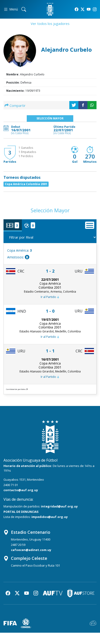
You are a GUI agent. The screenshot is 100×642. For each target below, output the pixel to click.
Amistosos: (17, 257)
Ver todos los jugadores (50, 23)
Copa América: (19, 250)
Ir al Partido (50, 297)
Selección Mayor (50, 118)
